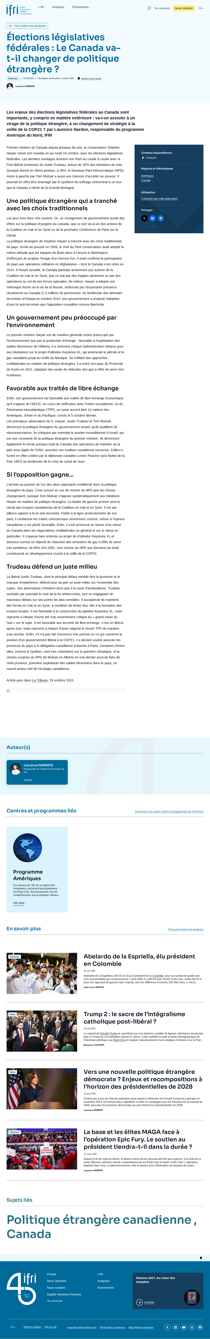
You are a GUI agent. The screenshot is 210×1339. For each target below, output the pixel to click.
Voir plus (28, 779)
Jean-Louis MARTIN (94, 987)
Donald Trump (108, 1033)
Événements (80, 7)
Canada (145, 180)
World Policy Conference (112, 1327)
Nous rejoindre (56, 1281)
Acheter (149, 1302)
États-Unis (119, 1040)
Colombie (158, 975)
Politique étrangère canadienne (99, 1220)
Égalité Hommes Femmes (64, 1294)
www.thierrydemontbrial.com (81, 1327)
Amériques (147, 175)
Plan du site (50, 1327)
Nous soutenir (184, 8)
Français (151, 157)
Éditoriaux (14, 956)
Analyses (58, 7)
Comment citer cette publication (159, 198)
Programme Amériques (50, 769)
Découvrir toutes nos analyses (185, 929)
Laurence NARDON (25, 86)
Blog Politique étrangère (141, 1327)
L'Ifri (41, 7)
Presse (51, 1274)
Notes (12, 1014)
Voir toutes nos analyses (30, 25)
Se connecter (162, 8)
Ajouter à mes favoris (91, 78)
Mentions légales (32, 1327)
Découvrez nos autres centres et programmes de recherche (169, 811)
